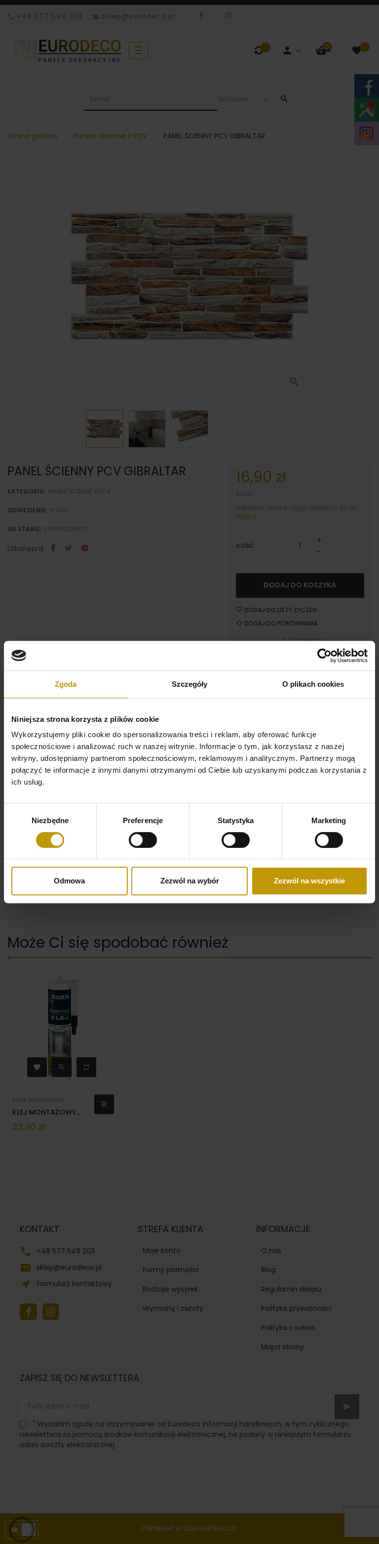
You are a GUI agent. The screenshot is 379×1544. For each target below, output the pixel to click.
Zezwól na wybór (189, 880)
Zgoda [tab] (66, 684)
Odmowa (69, 880)
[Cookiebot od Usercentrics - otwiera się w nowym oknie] (324, 655)
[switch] (143, 840)
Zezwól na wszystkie (309, 880)
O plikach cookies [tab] (313, 684)
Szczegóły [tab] (190, 684)
